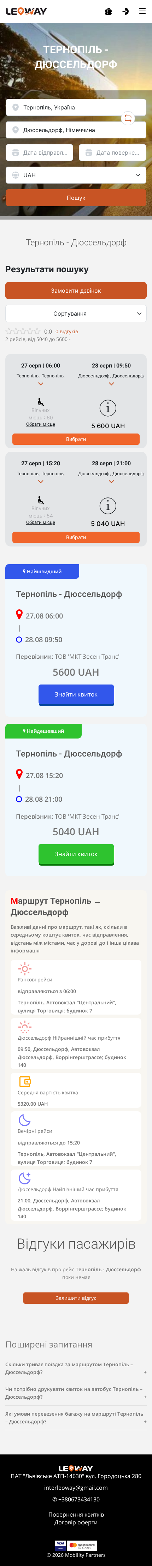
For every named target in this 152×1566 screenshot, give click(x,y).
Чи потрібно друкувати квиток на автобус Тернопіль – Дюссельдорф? (73, 1393)
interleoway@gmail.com (76, 1488)
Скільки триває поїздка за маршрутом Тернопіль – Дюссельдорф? (69, 1368)
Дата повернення (120, 152)
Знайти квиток (76, 694)
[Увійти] (125, 11)
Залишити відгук (76, 1298)
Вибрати (76, 439)
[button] (41, 383)
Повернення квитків (76, 1514)
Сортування (70, 313)
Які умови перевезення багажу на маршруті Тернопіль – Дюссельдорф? (74, 1417)
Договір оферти (76, 1522)
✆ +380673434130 (76, 1499)
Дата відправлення (48, 152)
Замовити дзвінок (76, 290)
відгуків (66, 331)
